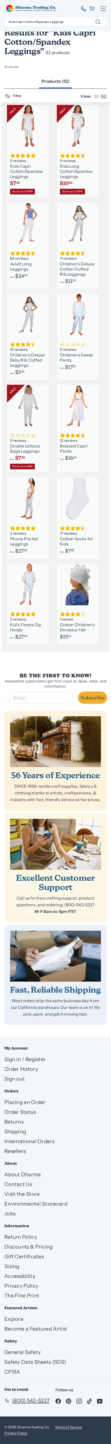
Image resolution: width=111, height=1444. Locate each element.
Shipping (15, 1131)
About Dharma (22, 1174)
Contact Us (18, 1184)
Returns (13, 1122)
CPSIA (12, 1372)
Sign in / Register (25, 1059)
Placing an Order (25, 1102)
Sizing (11, 1266)
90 (104, 96)
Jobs (9, 1213)
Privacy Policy (21, 1286)
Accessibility (19, 1276)
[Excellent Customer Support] (55, 844)
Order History (21, 1069)
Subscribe (93, 698)
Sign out (14, 1079)
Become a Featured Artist (35, 1329)
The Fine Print (21, 1296)
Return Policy (20, 1237)
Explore (13, 1319)
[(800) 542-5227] (82, 8)
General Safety (22, 1352)
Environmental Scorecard (35, 1204)
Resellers (15, 1151)
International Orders (29, 1141)
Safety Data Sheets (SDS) (35, 1362)
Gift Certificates (24, 1256)
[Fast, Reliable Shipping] (55, 956)
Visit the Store (22, 1194)
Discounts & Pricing (28, 1247)
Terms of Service (68, 1427)
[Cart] (92, 8)
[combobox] (55, 21)
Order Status (20, 1112)
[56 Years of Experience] (55, 741)
